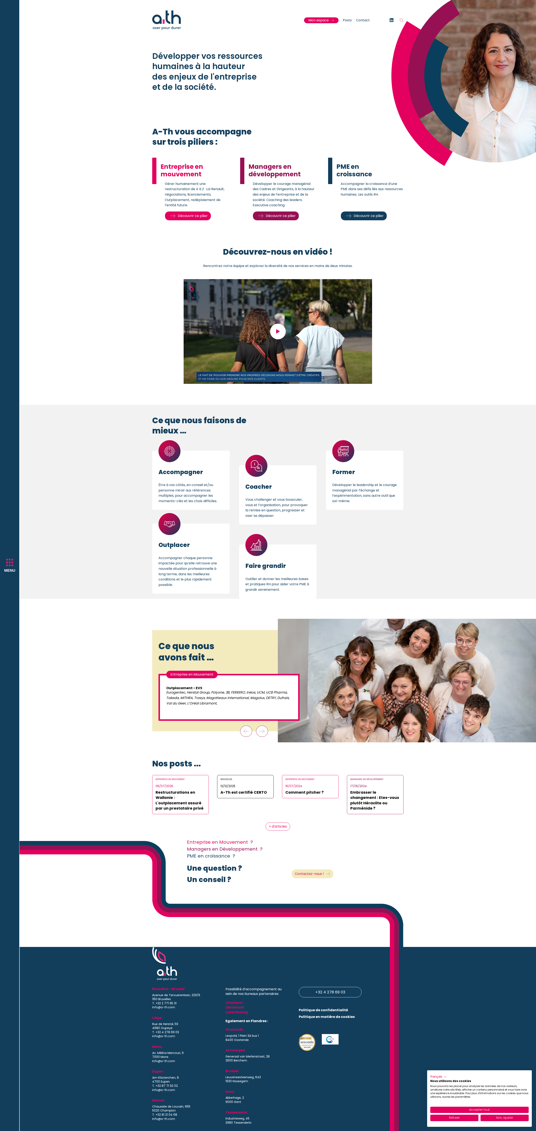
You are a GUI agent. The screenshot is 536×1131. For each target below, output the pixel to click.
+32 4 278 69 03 (330, 992)
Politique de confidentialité (323, 1010)
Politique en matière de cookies (327, 1016)
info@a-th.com (163, 1007)
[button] (438, 1076)
